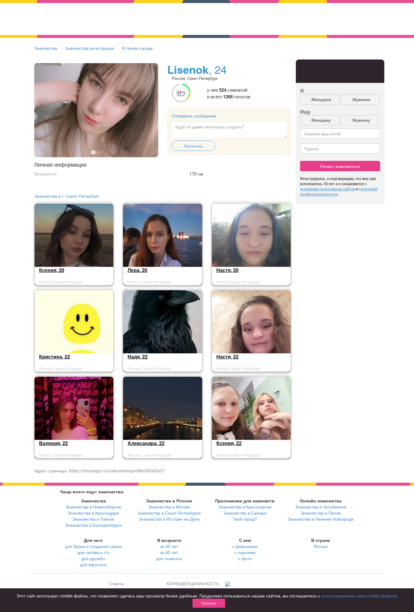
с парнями (245, 552)
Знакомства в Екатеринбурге (93, 525)
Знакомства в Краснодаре (93, 513)
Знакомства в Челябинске (320, 507)
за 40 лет (169, 546)
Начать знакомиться (340, 166)
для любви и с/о (93, 552)
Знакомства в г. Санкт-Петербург (66, 196)
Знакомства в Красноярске (245, 507)
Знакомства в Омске (321, 513)
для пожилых (169, 558)
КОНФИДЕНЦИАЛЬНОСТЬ (192, 583)
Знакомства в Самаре (245, 513)
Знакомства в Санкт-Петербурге (169, 513)
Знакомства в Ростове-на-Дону (169, 519)
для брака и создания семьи (93, 546)
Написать (193, 146)
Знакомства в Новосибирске (93, 507)
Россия (321, 546)
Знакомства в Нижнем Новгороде (321, 519)
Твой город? (245, 519)
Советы (116, 583)
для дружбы (93, 558)
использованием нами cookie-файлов (358, 596)
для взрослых (93, 564)
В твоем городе (137, 48)
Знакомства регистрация (89, 48)
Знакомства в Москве (169, 507)
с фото (245, 558)
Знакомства (45, 48)
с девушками (245, 546)
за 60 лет (169, 552)
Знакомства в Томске (93, 519)
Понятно (208, 603)
